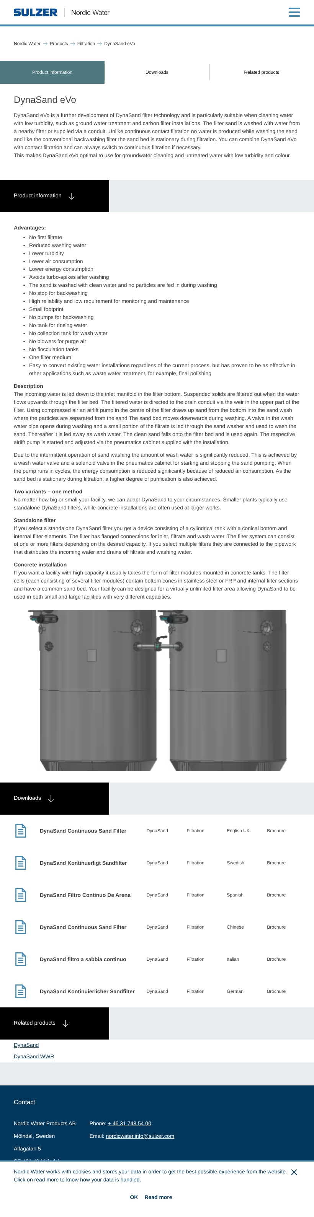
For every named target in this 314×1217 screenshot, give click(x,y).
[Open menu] (294, 12)
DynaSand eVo (119, 43)
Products (59, 43)
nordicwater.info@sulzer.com (140, 1136)
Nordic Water (27, 43)
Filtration (86, 43)
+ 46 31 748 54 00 (129, 1123)
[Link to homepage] (62, 12)
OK (134, 1197)
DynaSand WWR (34, 1056)
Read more (158, 1197)
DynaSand (26, 1045)
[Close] (294, 1172)
